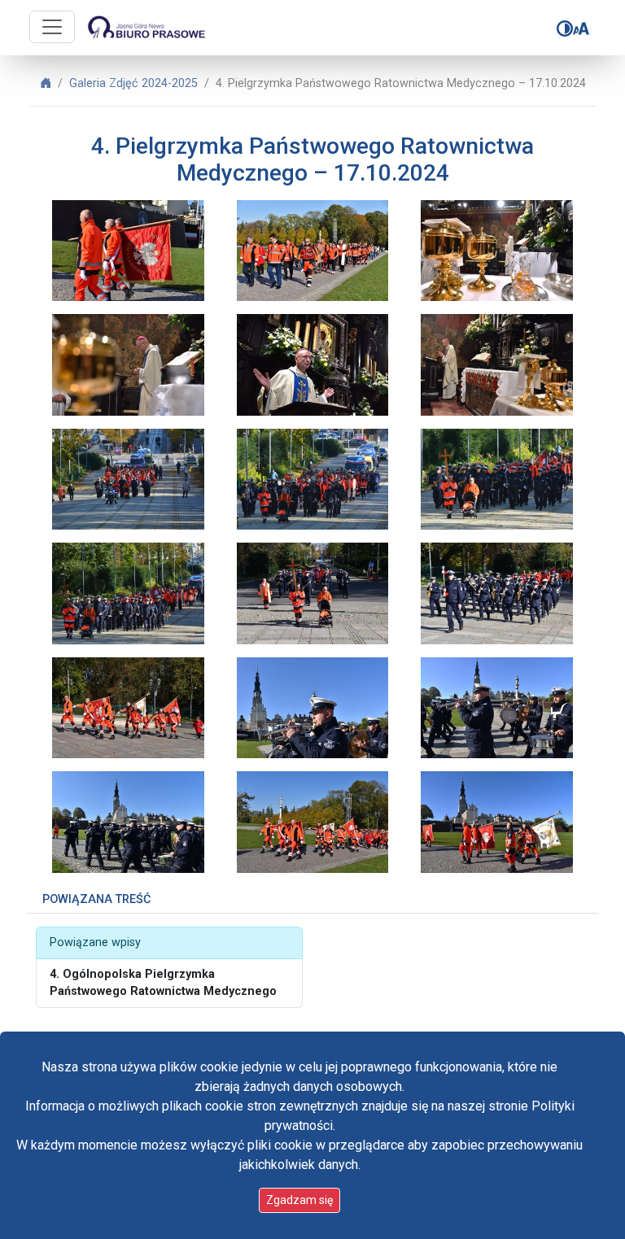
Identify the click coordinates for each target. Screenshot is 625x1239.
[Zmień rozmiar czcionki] (581, 28)
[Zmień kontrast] (565, 28)
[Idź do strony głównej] (145, 28)
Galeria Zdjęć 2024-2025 (133, 83)
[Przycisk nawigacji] (52, 27)
